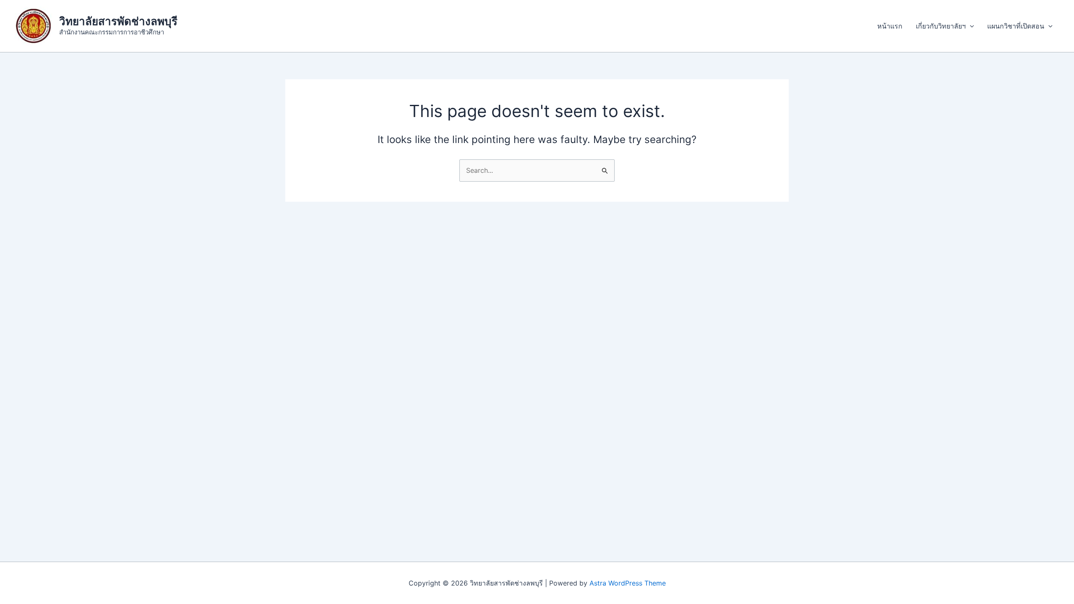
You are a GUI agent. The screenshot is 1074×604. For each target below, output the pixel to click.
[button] (970, 26)
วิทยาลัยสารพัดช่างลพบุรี (118, 21)
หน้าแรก (889, 26)
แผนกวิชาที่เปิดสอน (1015, 26)
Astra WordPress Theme (627, 583)
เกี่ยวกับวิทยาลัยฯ (941, 26)
